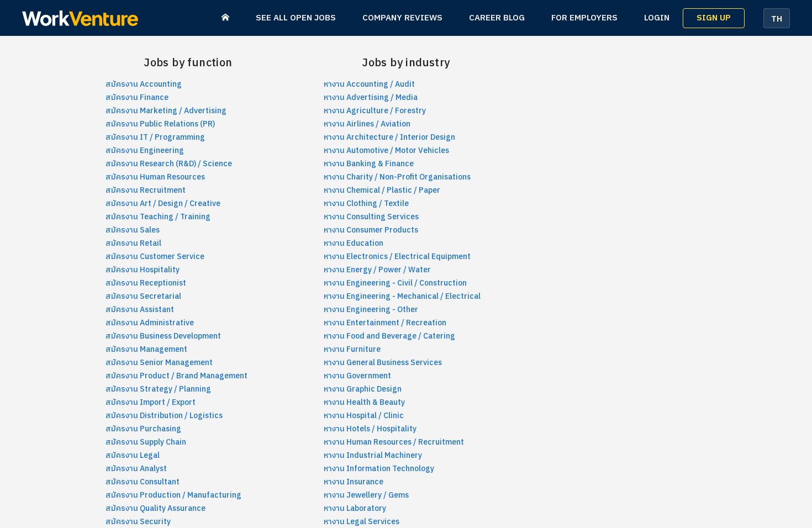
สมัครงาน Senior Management (159, 362)
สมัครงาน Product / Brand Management (176, 375)
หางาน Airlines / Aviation (367, 124)
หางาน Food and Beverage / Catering (389, 336)
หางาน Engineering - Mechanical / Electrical (402, 296)
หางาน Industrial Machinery (373, 455)
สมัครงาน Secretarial (143, 296)
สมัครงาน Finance (137, 97)
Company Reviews (402, 18)
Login (656, 18)
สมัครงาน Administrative (150, 322)
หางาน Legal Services (361, 521)
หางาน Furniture (352, 349)
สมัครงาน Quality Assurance (155, 508)
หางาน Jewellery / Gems (366, 495)
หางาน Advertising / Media (371, 97)
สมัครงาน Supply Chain (146, 442)
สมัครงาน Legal (133, 455)
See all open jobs (296, 18)
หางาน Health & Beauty (364, 402)
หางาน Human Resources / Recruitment (394, 442)
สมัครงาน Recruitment (146, 190)
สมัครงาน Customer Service (155, 256)
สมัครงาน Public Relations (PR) (160, 124)
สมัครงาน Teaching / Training (158, 216)
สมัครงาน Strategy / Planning (158, 389)
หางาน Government (357, 375)
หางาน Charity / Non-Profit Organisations (397, 177)
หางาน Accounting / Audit (369, 84)
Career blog (497, 18)
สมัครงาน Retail (133, 243)
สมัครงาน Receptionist (146, 283)
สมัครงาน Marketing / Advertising (166, 110)
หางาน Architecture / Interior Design (389, 137)
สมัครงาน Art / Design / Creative (163, 203)
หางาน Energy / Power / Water (377, 269)
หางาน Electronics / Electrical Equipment (397, 256)
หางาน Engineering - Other (371, 309)
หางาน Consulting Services (371, 216)
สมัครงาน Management (146, 349)
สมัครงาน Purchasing (143, 429)
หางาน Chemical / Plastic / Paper (382, 190)
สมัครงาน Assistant (140, 309)
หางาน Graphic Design (363, 389)
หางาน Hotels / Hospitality (370, 429)
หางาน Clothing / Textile (366, 203)
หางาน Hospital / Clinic (364, 415)
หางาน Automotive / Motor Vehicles (386, 150)
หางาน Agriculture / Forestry (375, 110)
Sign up (714, 18)
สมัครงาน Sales (133, 230)
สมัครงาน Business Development (163, 336)
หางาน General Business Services (383, 362)
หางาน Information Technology (379, 468)
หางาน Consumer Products (371, 230)
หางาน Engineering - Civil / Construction (395, 283)
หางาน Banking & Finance (369, 163)
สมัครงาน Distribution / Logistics (164, 415)
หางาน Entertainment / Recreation (385, 322)
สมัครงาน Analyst (136, 468)
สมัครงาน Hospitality (143, 269)
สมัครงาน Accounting (144, 84)
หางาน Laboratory (355, 508)
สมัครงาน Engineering (145, 150)
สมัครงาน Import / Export (151, 402)
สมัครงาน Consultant (143, 482)
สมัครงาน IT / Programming (155, 137)
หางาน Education (353, 243)
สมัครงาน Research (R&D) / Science (169, 163)
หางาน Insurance (353, 482)
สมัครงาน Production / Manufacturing (173, 495)
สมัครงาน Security (138, 521)
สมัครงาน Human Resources (155, 177)
